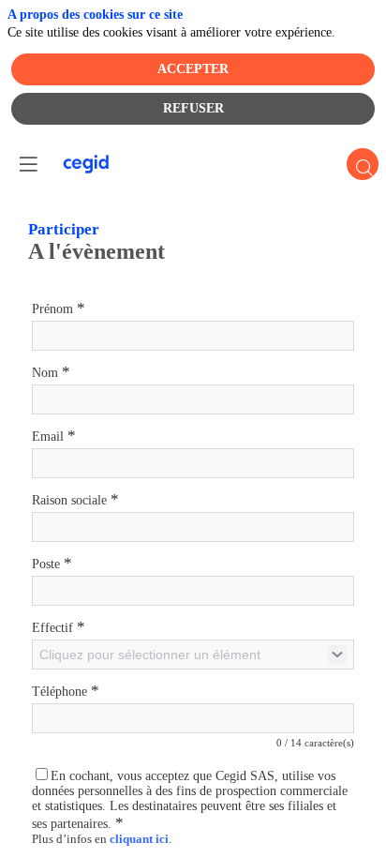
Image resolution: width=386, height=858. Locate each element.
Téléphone (65, 691)
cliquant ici (139, 839)
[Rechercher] (363, 164)
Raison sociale (75, 499)
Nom (51, 372)
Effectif (58, 627)
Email (54, 435)
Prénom (58, 308)
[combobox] (193, 655)
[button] (28, 164)
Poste (52, 563)
